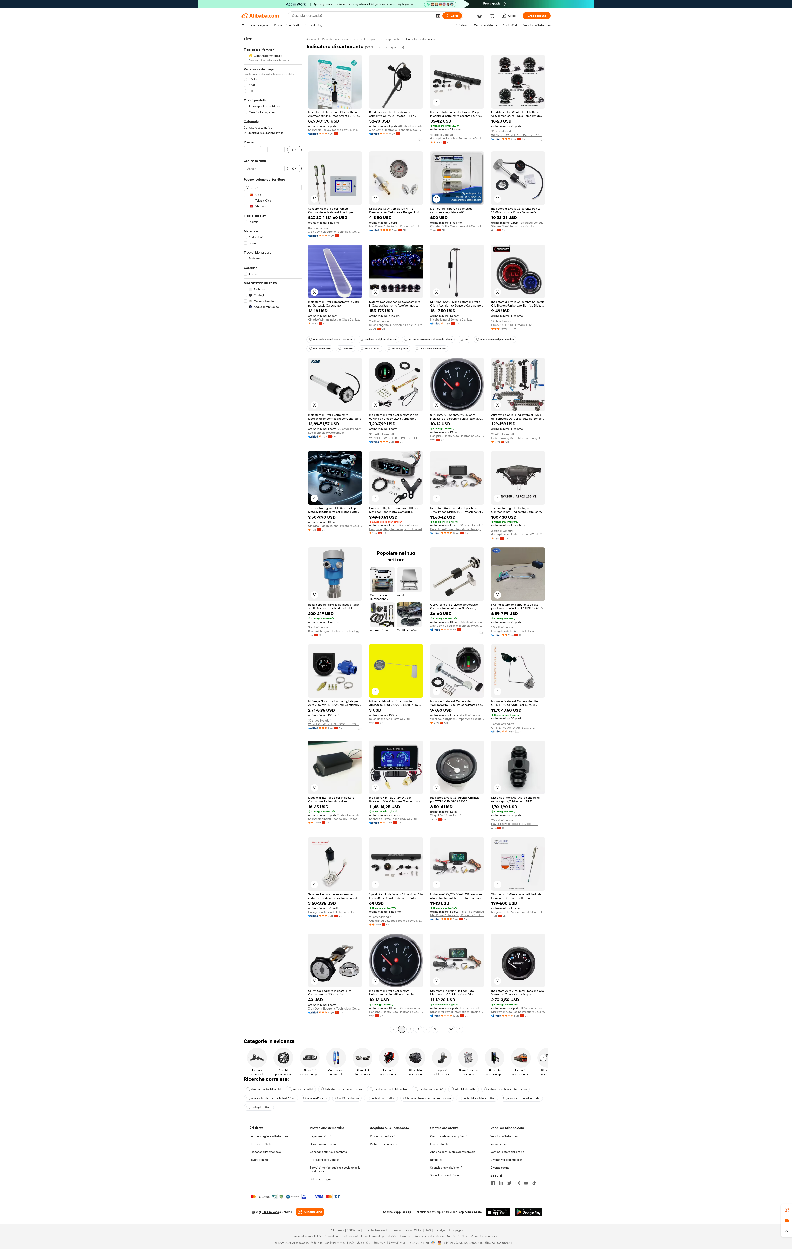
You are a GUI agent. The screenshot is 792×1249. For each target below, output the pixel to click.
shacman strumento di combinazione (430, 339)
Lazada (396, 1230)
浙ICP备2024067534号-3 (501, 1242)
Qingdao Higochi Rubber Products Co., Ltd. (335, 525)
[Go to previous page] (393, 1029)
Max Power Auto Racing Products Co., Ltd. (396, 226)
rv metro (348, 348)
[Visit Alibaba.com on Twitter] (509, 1183)
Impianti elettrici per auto (384, 39)
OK (294, 150)
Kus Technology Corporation (326, 432)
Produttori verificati (382, 1136)
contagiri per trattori (383, 1098)
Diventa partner (500, 1167)
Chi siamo (256, 1127)
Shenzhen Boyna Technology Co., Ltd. (393, 818)
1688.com (353, 1230)
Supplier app (402, 1212)
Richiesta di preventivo (384, 1144)
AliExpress (337, 1230)
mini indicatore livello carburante (332, 339)
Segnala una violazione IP (446, 1167)
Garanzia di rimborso (323, 1144)
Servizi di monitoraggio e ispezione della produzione (335, 1169)
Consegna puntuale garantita (328, 1151)
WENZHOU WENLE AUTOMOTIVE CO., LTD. (518, 135)
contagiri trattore (261, 1107)
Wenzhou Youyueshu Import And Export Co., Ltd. (457, 719)
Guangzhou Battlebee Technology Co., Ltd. (457, 138)
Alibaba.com (473, 1212)
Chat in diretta (439, 1144)
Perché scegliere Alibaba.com (269, 1136)
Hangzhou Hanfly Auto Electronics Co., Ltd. (457, 436)
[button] (438, 15)
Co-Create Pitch (260, 1144)
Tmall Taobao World (375, 1230)
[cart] (493, 16)
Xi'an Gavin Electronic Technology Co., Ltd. (396, 129)
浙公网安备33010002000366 (463, 1242)
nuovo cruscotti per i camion (497, 339)
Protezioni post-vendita (324, 1159)
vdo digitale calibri (465, 1089)
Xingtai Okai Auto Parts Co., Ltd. (450, 815)
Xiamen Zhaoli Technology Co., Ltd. (513, 226)
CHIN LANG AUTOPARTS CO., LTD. (513, 727)
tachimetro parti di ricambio (390, 1089)
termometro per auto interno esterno (429, 1098)
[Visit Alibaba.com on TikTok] (534, 1183)
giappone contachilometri (266, 1089)
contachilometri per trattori (479, 1098)
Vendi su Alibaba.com (504, 1136)
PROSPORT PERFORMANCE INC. (512, 325)
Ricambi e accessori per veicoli (342, 39)
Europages (456, 1230)
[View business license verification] (433, 1243)
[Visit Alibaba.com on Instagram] (517, 1183)
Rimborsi (436, 1159)
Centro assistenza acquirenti (448, 1136)
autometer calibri (303, 1089)
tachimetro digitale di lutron (380, 339)
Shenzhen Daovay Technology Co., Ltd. (333, 129)
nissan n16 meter (317, 1098)
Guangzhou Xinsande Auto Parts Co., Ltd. (334, 912)
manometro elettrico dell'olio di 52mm (273, 1098)
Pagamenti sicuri (320, 1136)
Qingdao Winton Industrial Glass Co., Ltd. (334, 319)
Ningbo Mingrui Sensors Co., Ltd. (451, 319)
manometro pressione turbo (523, 1098)
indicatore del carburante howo (343, 1089)
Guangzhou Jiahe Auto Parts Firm (512, 631)
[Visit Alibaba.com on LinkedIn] (501, 1183)
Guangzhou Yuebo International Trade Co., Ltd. (518, 534)
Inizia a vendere (500, 1144)
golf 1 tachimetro (349, 1098)
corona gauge (400, 348)
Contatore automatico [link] (420, 39)
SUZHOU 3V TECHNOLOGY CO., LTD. (514, 824)
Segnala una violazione (444, 1175)
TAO (428, 1230)
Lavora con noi (259, 1159)
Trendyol (440, 1230)
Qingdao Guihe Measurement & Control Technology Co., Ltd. (457, 226)
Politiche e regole (321, 1179)
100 (451, 1029)
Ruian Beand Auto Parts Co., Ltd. (389, 719)
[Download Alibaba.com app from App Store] (498, 1212)
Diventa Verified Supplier (506, 1159)
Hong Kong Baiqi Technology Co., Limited (395, 529)
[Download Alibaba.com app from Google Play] (528, 1212)
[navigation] (273, 535)
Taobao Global (413, 1230)
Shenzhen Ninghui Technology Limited (332, 818)
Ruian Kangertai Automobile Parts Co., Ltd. (396, 325)
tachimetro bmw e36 (431, 1089)
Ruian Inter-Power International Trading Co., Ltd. (457, 529)
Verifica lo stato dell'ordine (507, 1151)
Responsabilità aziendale (265, 1151)
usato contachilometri (433, 348)
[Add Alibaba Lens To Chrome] (310, 1212)
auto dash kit (372, 348)
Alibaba (311, 39)
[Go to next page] (459, 1029)
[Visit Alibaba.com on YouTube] (525, 1183)
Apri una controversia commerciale (452, 1151)
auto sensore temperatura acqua (507, 1089)
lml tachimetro (322, 348)
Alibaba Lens (270, 1212)
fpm (466, 339)
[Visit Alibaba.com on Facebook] (492, 1183)
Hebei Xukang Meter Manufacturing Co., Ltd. (518, 438)
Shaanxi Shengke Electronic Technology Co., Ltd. (335, 631)
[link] (786, 1209)
